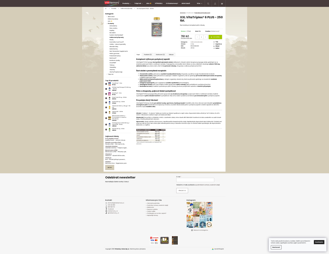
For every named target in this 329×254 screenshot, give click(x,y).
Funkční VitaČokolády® (116, 35)
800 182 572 (111, 207)
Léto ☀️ (110, 21)
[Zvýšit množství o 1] (206, 37)
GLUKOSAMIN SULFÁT (142, 132)
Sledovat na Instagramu (201, 230)
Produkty (111, 23)
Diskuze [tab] (171, 54)
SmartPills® (113, 63)
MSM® (138, 135)
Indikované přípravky (117, 37)
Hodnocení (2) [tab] (160, 54)
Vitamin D (108, 154)
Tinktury (112, 65)
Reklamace (150, 207)
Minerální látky (114, 46)
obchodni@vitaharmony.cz (116, 203)
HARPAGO (139, 139)
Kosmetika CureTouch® (117, 42)
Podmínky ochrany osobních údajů (157, 205)
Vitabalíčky (113, 67)
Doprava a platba (152, 209)
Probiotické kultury (115, 56)
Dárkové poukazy (113, 19)
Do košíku (216, 37)
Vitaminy (112, 69)
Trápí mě (110, 74)
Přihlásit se (182, 190)
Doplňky (112, 30)
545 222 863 (111, 205)
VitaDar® (108, 161)
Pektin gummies (114, 53)
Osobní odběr (151, 211)
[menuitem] (127, 3)
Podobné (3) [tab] (148, 54)
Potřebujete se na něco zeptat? (156, 213)
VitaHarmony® (215, 31)
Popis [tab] (138, 54)
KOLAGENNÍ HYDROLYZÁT (143, 137)
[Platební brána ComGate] (154, 240)
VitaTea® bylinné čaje (116, 72)
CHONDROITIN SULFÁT (142, 133)
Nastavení (276, 247)
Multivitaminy (114, 49)
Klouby (112, 40)
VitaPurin (108, 158)
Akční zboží (111, 16)
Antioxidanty (113, 26)
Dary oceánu (113, 28)
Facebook (111, 209)
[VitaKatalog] (164, 240)
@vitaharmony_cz (113, 213)
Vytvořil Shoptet (219, 249)
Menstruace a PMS (111, 150)
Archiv (110, 167)
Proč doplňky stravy (111, 138)
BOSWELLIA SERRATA (142, 140)
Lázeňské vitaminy (111, 146)
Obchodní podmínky (153, 203)
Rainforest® (113, 58)
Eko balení (113, 33)
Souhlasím (319, 242)
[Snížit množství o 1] (197, 37)
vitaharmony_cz (113, 211)
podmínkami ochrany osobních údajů (208, 185)
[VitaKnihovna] (175, 240)
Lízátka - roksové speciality (118, 44)
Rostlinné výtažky (115, 60)
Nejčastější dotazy (152, 215)
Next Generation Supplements (119, 51)
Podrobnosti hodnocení (202, 13)
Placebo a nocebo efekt (113, 142)
